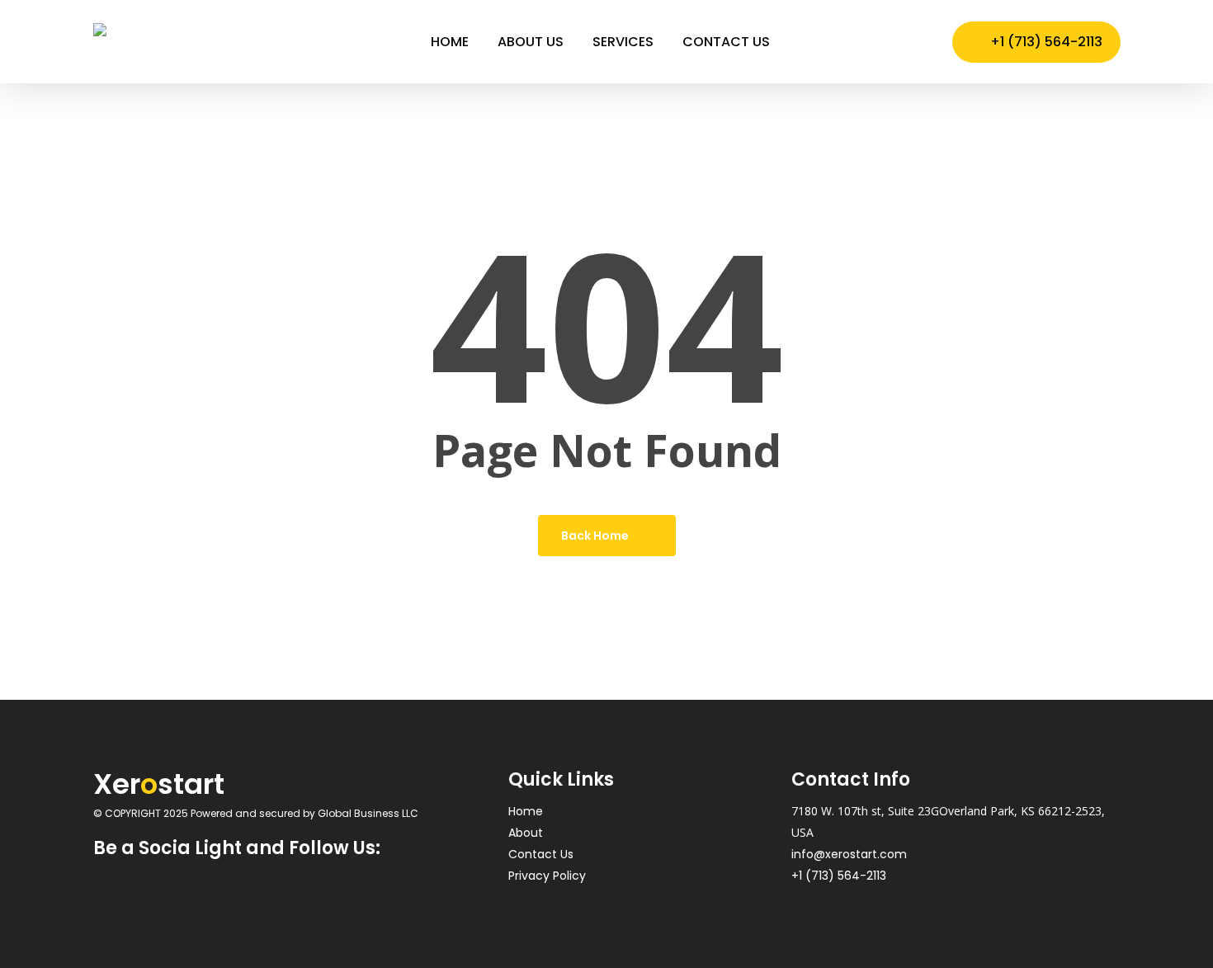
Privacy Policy (547, 875)
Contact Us (540, 854)
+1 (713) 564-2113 (838, 875)
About (525, 832)
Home (525, 811)
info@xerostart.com (849, 854)
